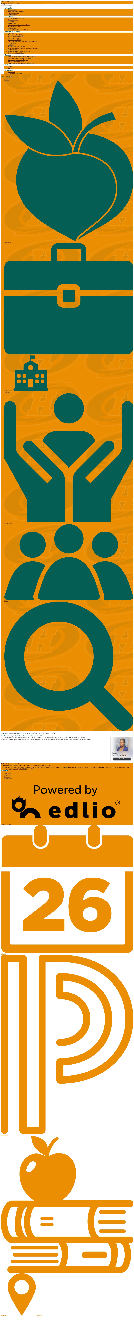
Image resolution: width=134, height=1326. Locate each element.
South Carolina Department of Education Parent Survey (24, 48)
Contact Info (11, 72)
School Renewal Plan (14, 26)
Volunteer (7, 777)
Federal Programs (13, 20)
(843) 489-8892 (22, 769)
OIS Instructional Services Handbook (19, 25)
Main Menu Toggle (6, 5)
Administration (12, 10)
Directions (39, 1315)
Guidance (11, 21)
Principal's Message (13, 13)
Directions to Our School (15, 73)
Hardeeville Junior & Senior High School (20, 58)
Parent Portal (8, 778)
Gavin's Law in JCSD (14, 40)
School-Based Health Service (16, 46)
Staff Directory (12, 14)
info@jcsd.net (13, 769)
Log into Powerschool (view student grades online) (22, 41)
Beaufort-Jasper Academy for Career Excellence (22, 56)
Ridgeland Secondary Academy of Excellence (21, 63)
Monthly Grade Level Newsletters (18, 30)
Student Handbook (13, 50)
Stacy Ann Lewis (6, 733)
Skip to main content (7, 1)
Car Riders (11, 33)
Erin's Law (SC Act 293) (15, 38)
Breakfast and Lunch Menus (16, 53)
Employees (7, 773)
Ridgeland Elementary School (16, 61)
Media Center (12, 23)
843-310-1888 (35, 765)
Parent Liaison (12, 43)
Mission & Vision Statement (16, 11)
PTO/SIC (10, 45)
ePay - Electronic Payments (16, 36)
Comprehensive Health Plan (16, 18)
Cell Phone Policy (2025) (15, 35)
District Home (8, 391)
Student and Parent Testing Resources (19, 51)
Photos (10, 66)
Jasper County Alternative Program (18, 60)
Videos (10, 68)
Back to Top (4, 770)
